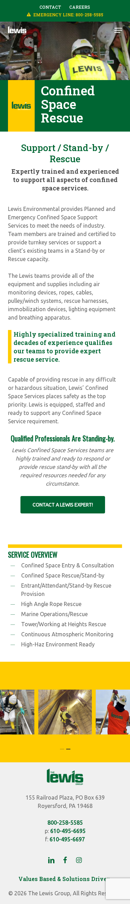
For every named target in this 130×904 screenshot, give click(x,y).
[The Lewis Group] (65, 783)
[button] (118, 30)
